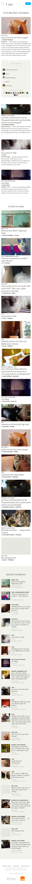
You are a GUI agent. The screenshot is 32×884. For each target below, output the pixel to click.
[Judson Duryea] (27, 93)
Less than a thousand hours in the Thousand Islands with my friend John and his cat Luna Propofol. (16, 120)
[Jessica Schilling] (23, 93)
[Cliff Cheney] (14, 93)
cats (6, 35)
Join (28, 3)
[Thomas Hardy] (15, 95)
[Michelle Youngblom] (16, 93)
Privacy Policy (16, 866)
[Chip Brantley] (18, 93)
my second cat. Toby (8, 152)
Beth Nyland (8, 86)
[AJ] (17, 95)
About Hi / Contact (7, 866)
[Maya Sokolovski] (4, 93)
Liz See (7, 74)
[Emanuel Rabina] (9, 93)
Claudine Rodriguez (8, 40)
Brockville (5, 126)
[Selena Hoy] (11, 93)
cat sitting (5, 183)
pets (2, 35)
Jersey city (5, 187)
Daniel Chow (6, 185)
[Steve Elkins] (21, 93)
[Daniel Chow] (25, 93)
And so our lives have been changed (14, 37)
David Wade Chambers (11, 70)
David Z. (7, 82)
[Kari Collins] (7, 93)
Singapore (5, 157)
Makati (4, 42)
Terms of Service (25, 866)
